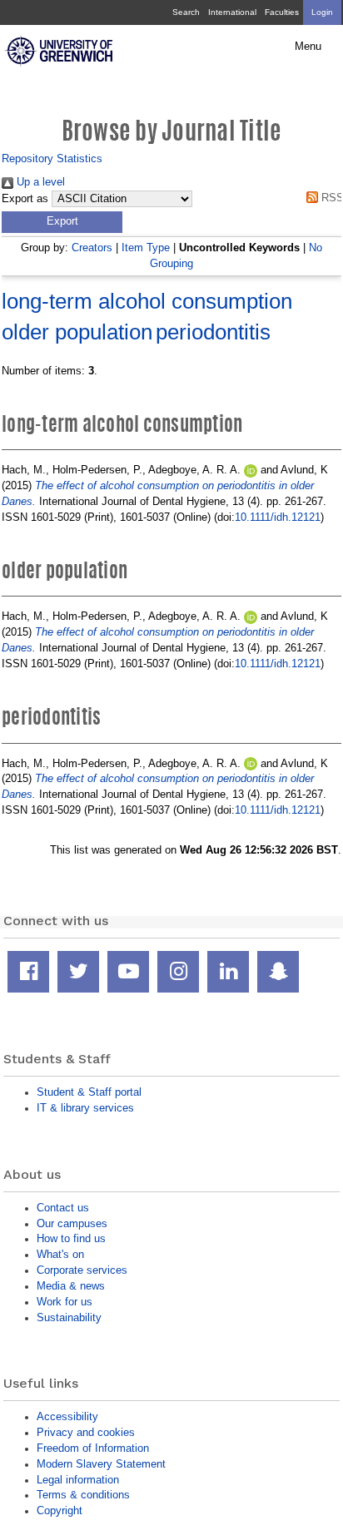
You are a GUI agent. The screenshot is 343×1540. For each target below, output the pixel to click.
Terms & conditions (83, 1494)
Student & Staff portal (89, 1092)
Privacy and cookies (86, 1432)
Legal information (78, 1479)
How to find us (71, 1238)
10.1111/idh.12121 (278, 517)
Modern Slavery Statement (101, 1464)
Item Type (146, 247)
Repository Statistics (52, 158)
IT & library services (85, 1108)
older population (77, 332)
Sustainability (69, 1317)
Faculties (282, 12)
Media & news (71, 1286)
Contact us (63, 1207)
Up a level (39, 182)
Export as (25, 199)
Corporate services (82, 1270)
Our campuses (72, 1223)
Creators (92, 247)
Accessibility (67, 1416)
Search (186, 12)
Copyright (59, 1510)
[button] (62, 222)
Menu (308, 46)
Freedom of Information (93, 1448)
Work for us (64, 1301)
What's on (60, 1254)
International (232, 12)
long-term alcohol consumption (147, 301)
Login (322, 12)
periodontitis (213, 332)
